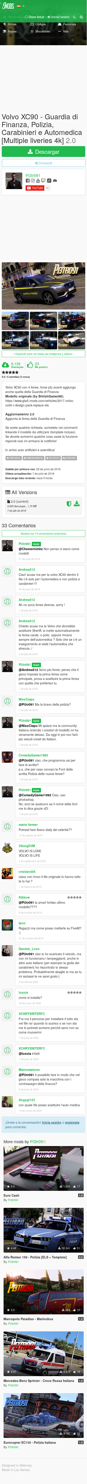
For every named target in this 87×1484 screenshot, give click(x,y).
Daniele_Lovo (29, 948)
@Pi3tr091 (26, 704)
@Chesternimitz (31, 549)
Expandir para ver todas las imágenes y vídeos (44, 354)
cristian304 (27, 871)
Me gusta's (41, 367)
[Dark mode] (74, 16)
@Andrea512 (28, 669)
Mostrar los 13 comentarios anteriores (43, 533)
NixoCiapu (26, 699)
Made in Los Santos (16, 1469)
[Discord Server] (55, 180)
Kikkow (24, 897)
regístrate (72, 1122)
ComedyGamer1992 (33, 755)
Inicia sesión (51, 1122)
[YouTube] (38, 180)
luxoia (23, 992)
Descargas (17, 367)
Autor (36, 544)
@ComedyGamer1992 (35, 795)
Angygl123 (27, 1100)
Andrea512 (27, 569)
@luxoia (25, 1053)
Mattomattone (29, 1069)
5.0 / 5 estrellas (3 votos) (16, 377)
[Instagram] (33, 180)
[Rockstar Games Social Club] (49, 180)
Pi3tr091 (33, 175)
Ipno (22, 923)
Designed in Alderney (17, 1465)
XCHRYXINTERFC (32, 1013)
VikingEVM (27, 845)
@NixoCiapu (28, 725)
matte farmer (28, 824)
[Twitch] (43, 180)
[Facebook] (28, 180)
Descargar (46, 151)
